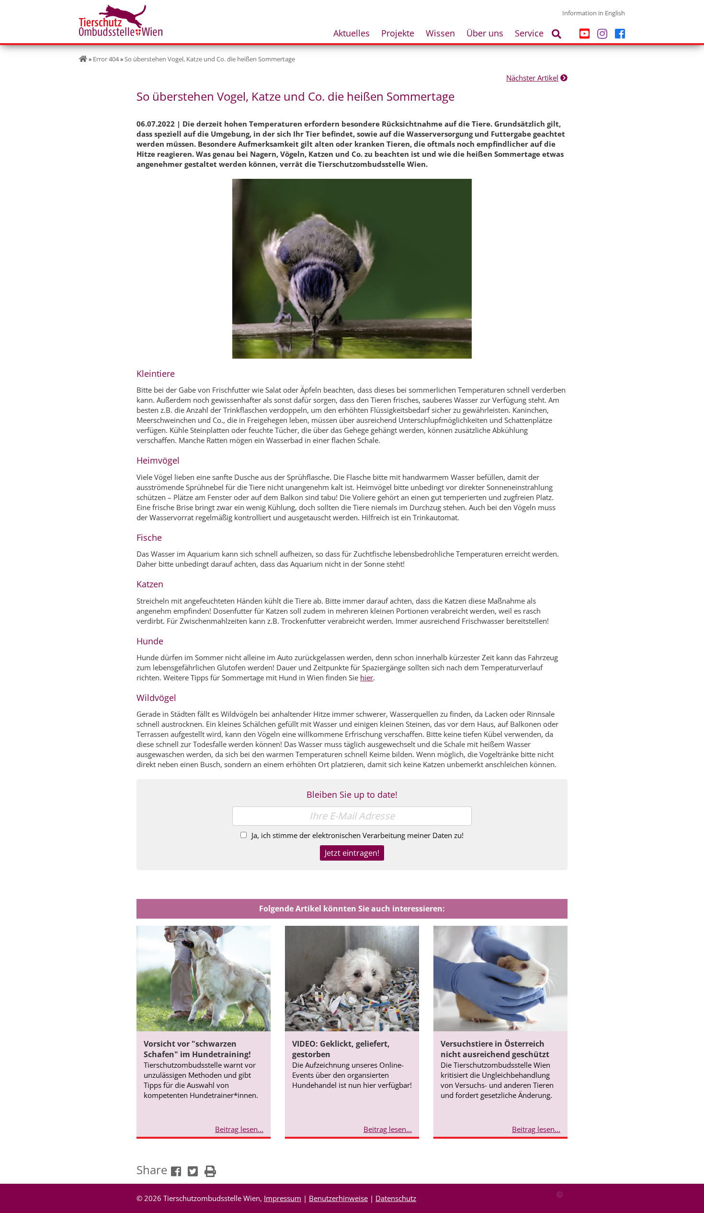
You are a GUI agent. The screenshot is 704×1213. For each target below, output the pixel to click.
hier (366, 677)
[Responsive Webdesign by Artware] (559, 1193)
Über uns (484, 33)
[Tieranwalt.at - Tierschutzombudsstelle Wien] (120, 19)
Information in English (593, 13)
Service (529, 33)
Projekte (397, 33)
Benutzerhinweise (338, 1198)
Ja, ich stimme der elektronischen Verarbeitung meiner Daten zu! (357, 835)
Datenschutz (395, 1198)
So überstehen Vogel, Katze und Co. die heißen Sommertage (210, 59)
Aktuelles (351, 33)
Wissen (440, 33)
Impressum (282, 1198)
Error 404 (106, 59)
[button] (176, 1170)
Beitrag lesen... (239, 1129)
